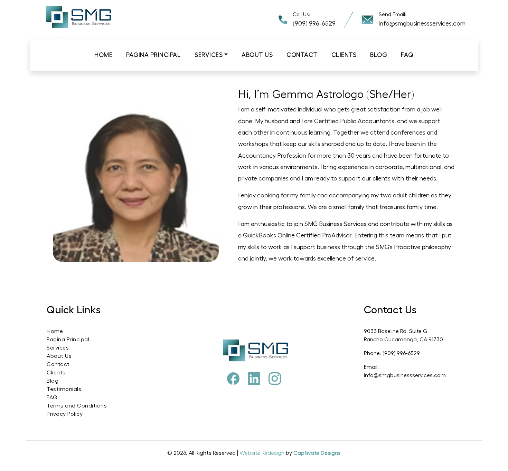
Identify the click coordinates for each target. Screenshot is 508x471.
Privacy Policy (65, 414)
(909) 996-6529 (314, 23)
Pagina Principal (153, 55)
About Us (59, 356)
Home (103, 55)
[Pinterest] (254, 379)
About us (257, 55)
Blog (378, 55)
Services (209, 55)
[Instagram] (275, 379)
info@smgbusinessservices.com (422, 23)
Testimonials (64, 389)
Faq (407, 55)
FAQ (52, 397)
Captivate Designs (317, 453)
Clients (344, 55)
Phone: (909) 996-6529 (392, 353)
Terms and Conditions (77, 406)
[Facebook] (233, 379)
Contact (302, 55)
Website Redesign (262, 453)
